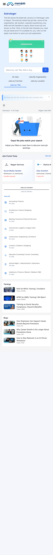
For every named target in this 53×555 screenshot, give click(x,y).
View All (48, 156)
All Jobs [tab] (15, 77)
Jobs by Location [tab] (38, 81)
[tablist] (26, 81)
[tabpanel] (26, 238)
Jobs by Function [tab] (15, 81)
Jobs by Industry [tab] (26, 191)
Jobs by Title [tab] (15, 85)
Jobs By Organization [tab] (37, 77)
